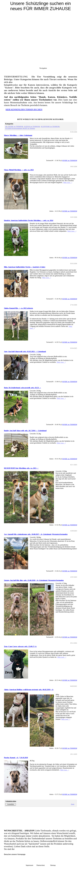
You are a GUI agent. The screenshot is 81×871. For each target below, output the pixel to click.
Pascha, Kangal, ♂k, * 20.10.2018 (16, 757)
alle (6, 126)
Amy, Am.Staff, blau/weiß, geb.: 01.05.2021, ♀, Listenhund (25, 351)
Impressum (29, 865)
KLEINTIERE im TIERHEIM (50, 126)
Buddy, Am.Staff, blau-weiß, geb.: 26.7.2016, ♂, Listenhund (25, 430)
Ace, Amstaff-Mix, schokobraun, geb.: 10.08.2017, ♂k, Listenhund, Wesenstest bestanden (36, 534)
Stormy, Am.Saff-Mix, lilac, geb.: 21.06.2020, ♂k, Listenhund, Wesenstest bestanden (34, 580)
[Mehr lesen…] (67, 182)
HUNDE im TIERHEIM (15, 126)
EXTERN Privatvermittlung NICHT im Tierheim (20, 128)
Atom (72, 804)
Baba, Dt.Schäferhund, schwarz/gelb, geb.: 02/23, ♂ (22, 388)
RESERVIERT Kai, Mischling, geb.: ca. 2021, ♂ (21, 468)
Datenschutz (43, 865)
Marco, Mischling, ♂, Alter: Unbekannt (18, 135)
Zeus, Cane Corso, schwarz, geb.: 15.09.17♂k (20, 646)
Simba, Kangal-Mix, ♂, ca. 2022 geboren (18, 308)
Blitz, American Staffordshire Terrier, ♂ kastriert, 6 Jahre (24, 267)
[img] (40, 26)
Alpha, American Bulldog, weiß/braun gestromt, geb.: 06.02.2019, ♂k (28, 689)
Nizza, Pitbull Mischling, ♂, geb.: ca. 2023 (19, 170)
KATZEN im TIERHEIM (32, 126)
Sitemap (53, 865)
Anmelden (10, 804)
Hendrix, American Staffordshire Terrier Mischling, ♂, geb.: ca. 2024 (28, 220)
